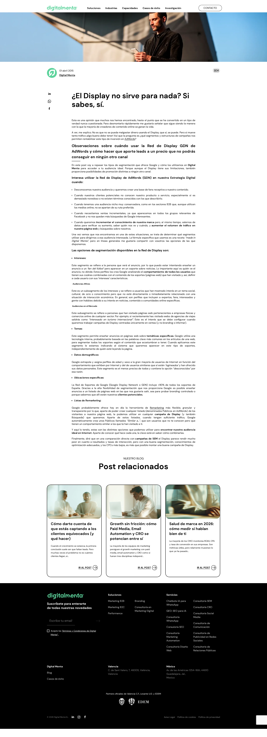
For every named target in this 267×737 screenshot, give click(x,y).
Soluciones (93, 8)
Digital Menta (67, 75)
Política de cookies (186, 717)
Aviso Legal (169, 717)
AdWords (130, 139)
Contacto (210, 8)
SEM (216, 70)
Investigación (173, 8)
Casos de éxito (151, 8)
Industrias (111, 8)
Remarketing (157, 407)
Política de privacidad (209, 717)
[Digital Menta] (62, 8)
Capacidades (130, 8)
